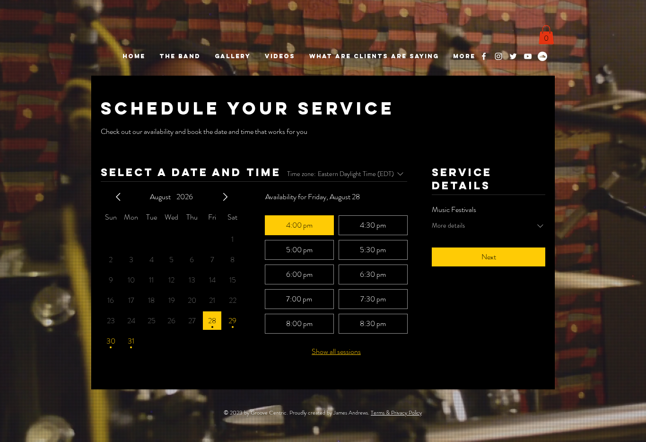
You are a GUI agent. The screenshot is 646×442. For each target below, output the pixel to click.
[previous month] (118, 197)
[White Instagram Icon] (498, 56)
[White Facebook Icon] (484, 56)
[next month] (225, 197)
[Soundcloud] (542, 56)
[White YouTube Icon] (528, 56)
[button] (546, 34)
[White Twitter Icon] (513, 56)
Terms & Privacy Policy (396, 412)
